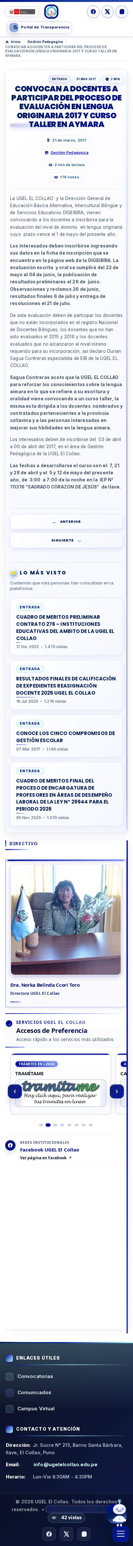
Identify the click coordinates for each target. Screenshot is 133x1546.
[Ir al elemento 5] (69, 1125)
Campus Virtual (36, 1408)
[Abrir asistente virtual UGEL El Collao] (117, 1511)
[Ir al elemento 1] (41, 1125)
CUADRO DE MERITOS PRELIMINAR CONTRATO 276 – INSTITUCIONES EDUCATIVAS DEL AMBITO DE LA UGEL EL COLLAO (65, 627)
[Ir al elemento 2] (48, 1125)
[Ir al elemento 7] (84, 1125)
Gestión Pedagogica (45, 42)
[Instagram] (122, 11)
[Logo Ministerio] (22, 11)
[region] (66, 1091)
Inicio (16, 42)
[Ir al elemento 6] (76, 1125)
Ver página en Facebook (43, 1158)
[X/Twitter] (107, 11)
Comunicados (34, 1392)
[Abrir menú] (120, 1533)
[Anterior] (15, 1091)
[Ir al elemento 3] (55, 1125)
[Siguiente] (117, 1091)
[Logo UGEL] (51, 12)
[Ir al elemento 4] (62, 1125)
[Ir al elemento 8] (91, 1125)
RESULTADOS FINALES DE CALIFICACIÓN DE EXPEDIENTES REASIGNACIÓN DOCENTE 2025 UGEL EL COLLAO (66, 685)
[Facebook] (93, 11)
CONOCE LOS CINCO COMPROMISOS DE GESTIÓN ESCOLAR (65, 737)
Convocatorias (35, 1376)
